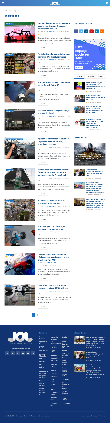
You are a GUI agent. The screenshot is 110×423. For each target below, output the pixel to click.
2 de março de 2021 (62, 232)
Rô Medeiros (51, 31)
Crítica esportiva (53, 367)
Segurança (65, 379)
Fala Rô (64, 360)
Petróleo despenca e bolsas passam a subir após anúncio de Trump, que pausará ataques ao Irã (54, 26)
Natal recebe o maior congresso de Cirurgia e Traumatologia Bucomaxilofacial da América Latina (94, 123)
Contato (103, 416)
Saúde (8, 286)
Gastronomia (43, 344)
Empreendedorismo (56, 343)
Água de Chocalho (42, 355)
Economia (9, 24)
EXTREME (53, 370)
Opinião (64, 350)
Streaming (53, 397)
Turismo (65, 396)
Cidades (42, 359)
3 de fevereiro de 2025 (63, 88)
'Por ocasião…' (42, 338)
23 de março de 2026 (62, 31)
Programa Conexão (42, 391)
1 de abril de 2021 (61, 206)
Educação (54, 358)
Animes (52, 382)
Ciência (42, 361)
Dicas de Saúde (64, 375)
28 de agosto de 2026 (83, 163)
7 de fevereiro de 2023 (63, 116)
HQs (51, 387)
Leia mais (43, 47)
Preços (15, 11)
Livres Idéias (64, 340)
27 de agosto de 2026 (94, 178)
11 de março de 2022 (62, 178)
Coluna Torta (41, 368)
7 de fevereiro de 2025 (63, 60)
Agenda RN (43, 341)
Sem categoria (65, 383)
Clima (41, 364)
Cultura (41, 381)
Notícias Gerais (53, 350)
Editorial (53, 355)
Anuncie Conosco (92, 416)
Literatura (42, 385)
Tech (52, 400)
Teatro (41, 395)
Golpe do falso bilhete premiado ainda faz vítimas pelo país (95, 97)
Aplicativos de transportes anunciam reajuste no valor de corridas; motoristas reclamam (53, 141)
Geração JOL (53, 404)
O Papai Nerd (54, 392)
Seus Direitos (64, 387)
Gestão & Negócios (53, 346)
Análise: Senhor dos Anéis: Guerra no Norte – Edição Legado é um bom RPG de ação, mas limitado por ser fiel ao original (95, 341)
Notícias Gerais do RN (14, 139)
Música (41, 388)
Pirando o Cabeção (65, 354)
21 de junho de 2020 (62, 291)
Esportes (53, 364)
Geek (52, 379)
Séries (52, 394)
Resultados (53, 373)
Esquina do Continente (42, 376)
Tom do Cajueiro (65, 392)
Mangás (52, 389)
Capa (6, 11)
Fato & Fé (53, 377)
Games (52, 384)
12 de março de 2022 (62, 147)
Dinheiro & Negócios (53, 340)
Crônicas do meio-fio (43, 372)
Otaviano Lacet (51, 263)
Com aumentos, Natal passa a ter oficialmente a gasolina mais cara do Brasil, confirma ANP (53, 257)
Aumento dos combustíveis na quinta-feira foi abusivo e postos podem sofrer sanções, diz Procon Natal (54, 172)
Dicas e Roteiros (64, 398)
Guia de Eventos (41, 347)
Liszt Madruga (43, 350)
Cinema (41, 383)
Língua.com (54, 360)
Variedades (66, 403)
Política (64, 358)
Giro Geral (65, 337)
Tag (10, 11)
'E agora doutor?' (64, 371)
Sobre (83, 416)
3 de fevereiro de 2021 (46, 265)
